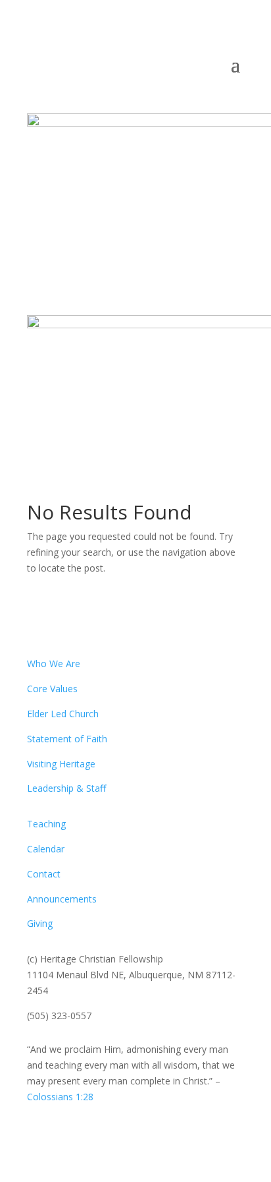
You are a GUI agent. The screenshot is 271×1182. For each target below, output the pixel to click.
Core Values (52, 688)
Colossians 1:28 (60, 1096)
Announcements (62, 899)
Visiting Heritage (61, 763)
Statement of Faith (67, 738)
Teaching (46, 823)
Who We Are (53, 663)
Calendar (45, 848)
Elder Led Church (63, 713)
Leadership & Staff (66, 788)
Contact (44, 874)
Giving (40, 923)
